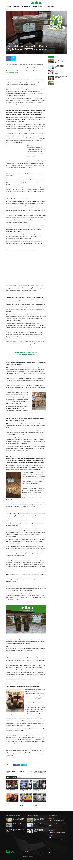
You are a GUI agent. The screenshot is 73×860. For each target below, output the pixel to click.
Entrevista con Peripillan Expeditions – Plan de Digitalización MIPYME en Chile (37, 772)
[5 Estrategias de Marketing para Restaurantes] (51, 78)
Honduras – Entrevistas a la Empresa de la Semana (18, 9)
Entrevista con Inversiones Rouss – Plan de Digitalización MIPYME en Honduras (39, 804)
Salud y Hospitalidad (36, 6)
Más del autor (21, 777)
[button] (65, 6)
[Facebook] (49, 852)
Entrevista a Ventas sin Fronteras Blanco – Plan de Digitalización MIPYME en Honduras (25, 790)
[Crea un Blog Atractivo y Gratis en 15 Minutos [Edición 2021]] (9, 820)
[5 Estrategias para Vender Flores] (51, 83)
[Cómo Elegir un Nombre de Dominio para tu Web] (9, 825)
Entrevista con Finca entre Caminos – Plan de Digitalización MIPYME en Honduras (26, 804)
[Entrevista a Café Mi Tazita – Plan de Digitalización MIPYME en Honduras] (12, 784)
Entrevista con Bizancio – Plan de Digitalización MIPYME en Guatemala (15, 772)
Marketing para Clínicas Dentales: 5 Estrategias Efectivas (59, 66)
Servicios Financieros (48, 6)
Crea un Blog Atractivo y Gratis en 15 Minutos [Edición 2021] (18, 819)
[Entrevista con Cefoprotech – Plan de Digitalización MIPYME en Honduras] (39, 784)
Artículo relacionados (11, 777)
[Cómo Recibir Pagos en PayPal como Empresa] (9, 831)
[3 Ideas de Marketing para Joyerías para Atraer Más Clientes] (51, 72)
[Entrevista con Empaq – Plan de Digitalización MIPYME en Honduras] (12, 797)
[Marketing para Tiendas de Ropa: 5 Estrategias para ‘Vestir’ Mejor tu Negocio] (51, 61)
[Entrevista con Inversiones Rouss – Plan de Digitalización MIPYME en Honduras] (39, 797)
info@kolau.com (30, 856)
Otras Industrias (25, 6)
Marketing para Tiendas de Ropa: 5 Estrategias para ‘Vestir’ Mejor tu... (61, 61)
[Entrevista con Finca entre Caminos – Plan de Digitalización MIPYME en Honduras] (26, 797)
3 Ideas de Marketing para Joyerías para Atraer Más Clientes (60, 72)
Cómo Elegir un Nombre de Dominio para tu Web (18, 824)
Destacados (16, 6)
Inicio (7, 9)
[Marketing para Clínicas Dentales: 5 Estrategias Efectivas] (51, 67)
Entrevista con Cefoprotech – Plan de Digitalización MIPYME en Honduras (39, 790)
